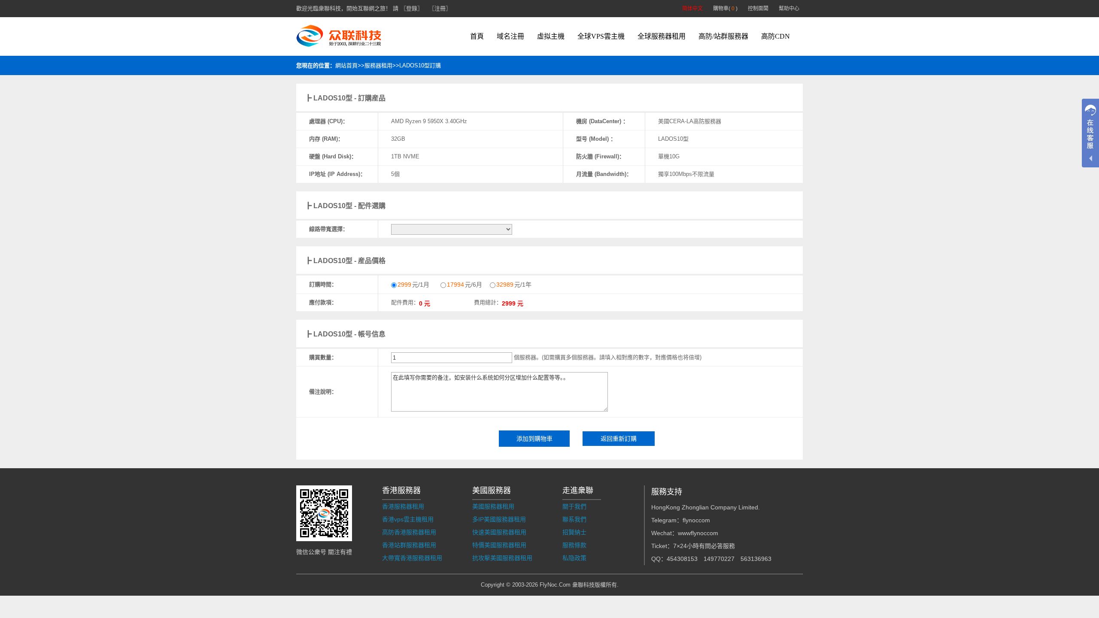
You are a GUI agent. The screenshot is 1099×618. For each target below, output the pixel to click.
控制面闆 (758, 9)
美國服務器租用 (493, 506)
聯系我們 (574, 519)
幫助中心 (789, 9)
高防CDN (775, 36)
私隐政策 (574, 557)
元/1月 (413, 284)
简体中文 (692, 9)
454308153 (682, 558)
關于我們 (574, 506)
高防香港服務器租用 (409, 532)
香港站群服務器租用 (409, 545)
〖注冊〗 (440, 8)
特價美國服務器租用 (499, 545)
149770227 (719, 558)
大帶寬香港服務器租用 (412, 557)
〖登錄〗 (412, 8)
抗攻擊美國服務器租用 (502, 557)
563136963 (756, 558)
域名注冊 (510, 36)
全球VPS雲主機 (601, 36)
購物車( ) (725, 9)
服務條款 (574, 545)
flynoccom (696, 520)
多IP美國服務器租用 (499, 519)
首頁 (477, 36)
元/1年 (513, 284)
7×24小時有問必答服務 (704, 545)
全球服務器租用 (662, 36)
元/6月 (464, 284)
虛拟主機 (551, 36)
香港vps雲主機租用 (408, 519)
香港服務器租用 (403, 506)
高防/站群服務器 (723, 36)
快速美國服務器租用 (499, 532)
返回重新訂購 (619, 438)
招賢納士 (574, 532)
